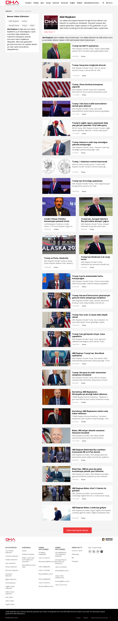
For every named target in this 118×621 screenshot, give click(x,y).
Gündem (28, 3)
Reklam (79, 3)
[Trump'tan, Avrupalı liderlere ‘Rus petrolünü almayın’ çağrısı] (96, 206)
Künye (24, 551)
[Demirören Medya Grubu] (107, 540)
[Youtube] (101, 551)
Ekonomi (56, 3)
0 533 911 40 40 (77, 551)
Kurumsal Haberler (8, 575)
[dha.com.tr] (13, 539)
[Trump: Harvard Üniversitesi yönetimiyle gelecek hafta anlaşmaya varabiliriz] (56, 300)
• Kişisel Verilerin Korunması (99, 617)
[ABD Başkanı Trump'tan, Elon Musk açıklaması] (56, 358)
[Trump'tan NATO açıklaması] (56, 51)
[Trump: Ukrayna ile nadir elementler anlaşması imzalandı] (56, 378)
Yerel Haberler (10, 583)
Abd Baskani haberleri (23, 11)
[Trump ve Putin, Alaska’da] (59, 245)
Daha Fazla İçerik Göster (77, 530)
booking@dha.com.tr (62, 581)
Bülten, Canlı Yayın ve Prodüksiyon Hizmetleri (28, 559)
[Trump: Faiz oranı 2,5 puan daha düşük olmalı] (56, 320)
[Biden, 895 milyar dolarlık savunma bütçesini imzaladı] (56, 435)
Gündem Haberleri (11, 556)
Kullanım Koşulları (28, 554)
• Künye (78, 617)
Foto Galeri (9, 597)
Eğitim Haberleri (10, 579)
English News (10, 604)
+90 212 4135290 (60, 567)
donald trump (14, 25)
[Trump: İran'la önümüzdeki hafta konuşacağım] (56, 281)
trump (24, 21)
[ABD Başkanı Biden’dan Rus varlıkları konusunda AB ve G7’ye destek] (56, 455)
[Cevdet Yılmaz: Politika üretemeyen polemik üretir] (59, 206)
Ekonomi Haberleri (11, 570)
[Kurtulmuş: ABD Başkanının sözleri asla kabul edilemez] (56, 416)
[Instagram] (97, 551)
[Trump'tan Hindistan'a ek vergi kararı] (96, 244)
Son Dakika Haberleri (9, 551)
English (72, 3)
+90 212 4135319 (44, 558)
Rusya (24, 25)
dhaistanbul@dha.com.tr (47, 561)
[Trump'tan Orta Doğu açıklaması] (56, 186)
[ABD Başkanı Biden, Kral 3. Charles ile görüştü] (56, 493)
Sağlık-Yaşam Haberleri (10, 587)
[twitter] (93, 551)
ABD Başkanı (14, 21)
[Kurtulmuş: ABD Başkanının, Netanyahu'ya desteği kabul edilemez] (56, 397)
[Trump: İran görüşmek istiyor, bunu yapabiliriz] (56, 339)
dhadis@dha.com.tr (62, 570)
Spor (42, 3)
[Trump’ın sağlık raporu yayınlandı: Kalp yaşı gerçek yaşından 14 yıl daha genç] (56, 128)
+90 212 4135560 (44, 570)
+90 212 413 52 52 (61, 585)
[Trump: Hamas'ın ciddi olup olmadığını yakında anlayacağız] (56, 147)
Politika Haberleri (11, 560)
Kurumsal (64, 3)
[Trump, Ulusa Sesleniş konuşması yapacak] (56, 89)
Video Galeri (9, 601)
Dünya (48, 3)
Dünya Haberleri (11, 567)
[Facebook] (89, 551)
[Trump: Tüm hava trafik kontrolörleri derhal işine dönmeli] (56, 109)
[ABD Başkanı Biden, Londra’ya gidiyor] (56, 513)
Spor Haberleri (10, 563)
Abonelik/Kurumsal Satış (93, 3)
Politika (36, 3)
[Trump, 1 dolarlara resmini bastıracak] (56, 167)
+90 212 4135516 (44, 583)
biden (32, 25)
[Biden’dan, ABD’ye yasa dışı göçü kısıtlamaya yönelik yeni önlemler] (56, 474)
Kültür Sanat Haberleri (9, 593)
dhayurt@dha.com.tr (46, 574)
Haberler (8, 11)
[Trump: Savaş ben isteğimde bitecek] (56, 70)
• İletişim (85, 617)
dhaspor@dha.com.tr (46, 586)
